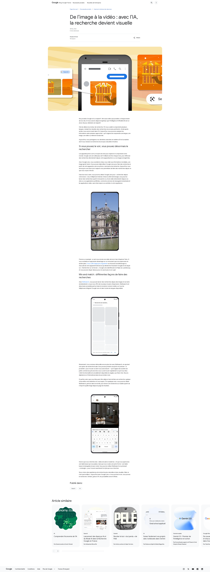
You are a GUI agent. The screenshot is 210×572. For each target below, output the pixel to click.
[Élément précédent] (54, 551)
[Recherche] (152, 3)
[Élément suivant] (58, 551)
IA (79, 488)
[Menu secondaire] (156, 3)
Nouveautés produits (78, 3)
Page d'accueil (74, 9)
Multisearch (85, 282)
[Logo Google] (9, 569)
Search (73, 488)
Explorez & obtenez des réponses (103, 9)
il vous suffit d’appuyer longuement (97, 263)
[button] (136, 38)
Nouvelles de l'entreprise (94, 3)
